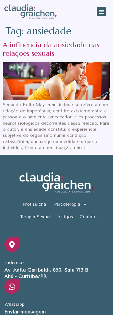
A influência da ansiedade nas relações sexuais (51, 49)
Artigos (65, 216)
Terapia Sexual (35, 216)
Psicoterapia (67, 204)
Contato (88, 216)
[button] (101, 11)
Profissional (34, 204)
